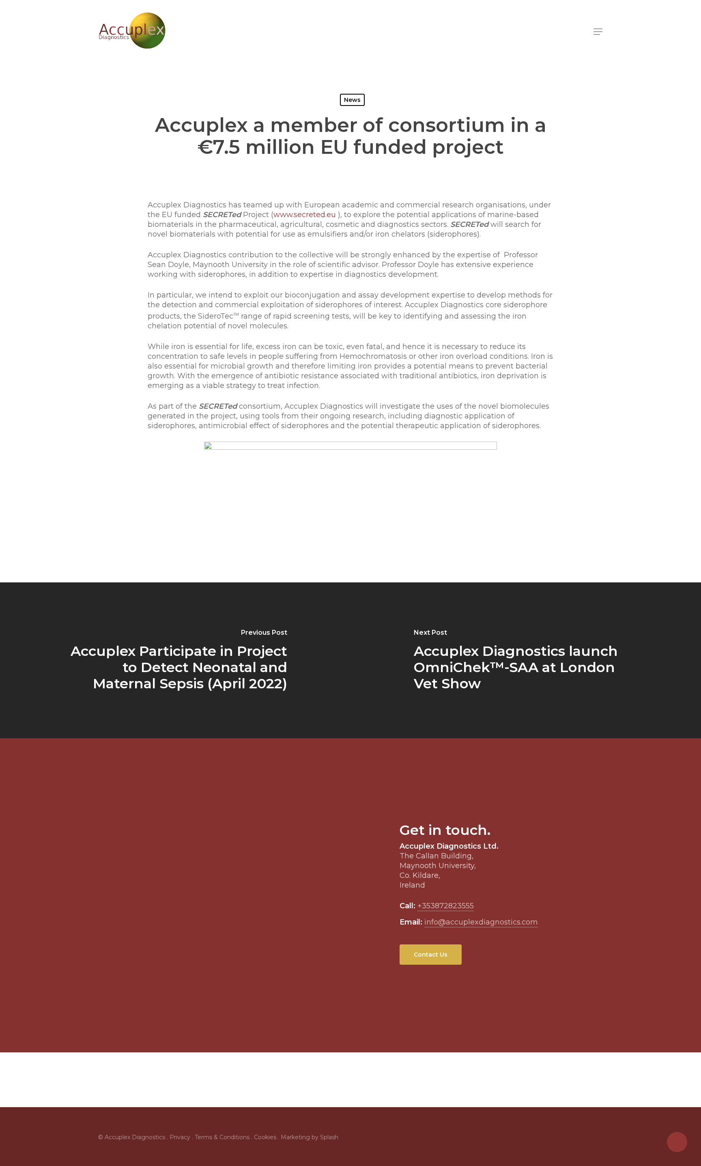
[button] (598, 32)
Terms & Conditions (222, 1137)
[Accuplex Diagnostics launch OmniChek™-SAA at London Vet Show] (525, 660)
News (352, 99)
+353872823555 (445, 905)
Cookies (265, 1137)
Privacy (180, 1137)
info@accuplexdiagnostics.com (481, 922)
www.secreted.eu (304, 214)
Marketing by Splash (309, 1137)
